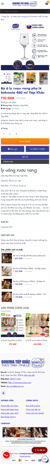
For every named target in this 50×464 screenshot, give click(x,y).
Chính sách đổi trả (33, 409)
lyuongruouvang (25, 456)
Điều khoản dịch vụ (8, 416)
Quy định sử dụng (33, 405)
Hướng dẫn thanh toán (9, 409)
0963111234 (38, 148)
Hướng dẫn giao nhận (9, 413)
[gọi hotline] (7, 456)
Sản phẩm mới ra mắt (11, 249)
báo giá (13, 148)
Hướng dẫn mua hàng (9, 405)
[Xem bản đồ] (28, 375)
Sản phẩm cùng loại (15, 307)
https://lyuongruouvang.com (19, 382)
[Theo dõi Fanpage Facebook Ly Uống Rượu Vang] (25, 436)
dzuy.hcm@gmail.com (15, 386)
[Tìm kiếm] (46, 11)
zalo (45, 459)
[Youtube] (3, 392)
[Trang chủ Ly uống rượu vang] (25, 4)
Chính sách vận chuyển (35, 413)
